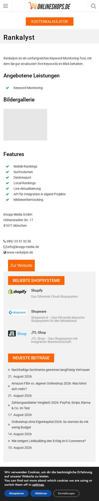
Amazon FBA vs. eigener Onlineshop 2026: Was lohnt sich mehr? (49, 386)
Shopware (38, 311)
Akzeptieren (16, 493)
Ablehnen (41, 493)
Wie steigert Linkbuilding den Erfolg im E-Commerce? (49, 441)
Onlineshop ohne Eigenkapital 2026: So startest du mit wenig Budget (50, 424)
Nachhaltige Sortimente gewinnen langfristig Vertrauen (51, 370)
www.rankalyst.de (20, 252)
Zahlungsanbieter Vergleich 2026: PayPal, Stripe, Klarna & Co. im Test (51, 405)
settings (38, 485)
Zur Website (21, 265)
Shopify (37, 290)
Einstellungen (66, 493)
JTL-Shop (38, 332)
